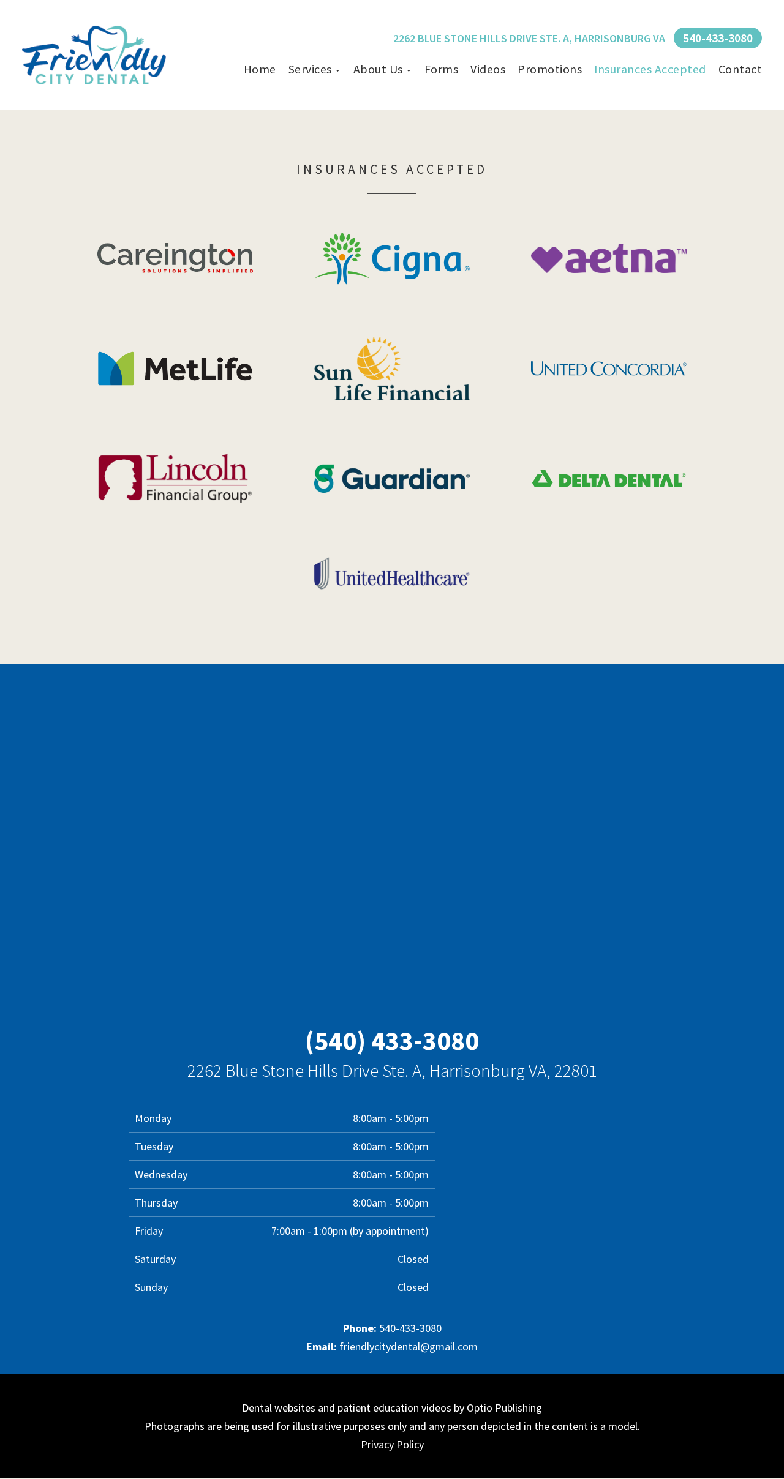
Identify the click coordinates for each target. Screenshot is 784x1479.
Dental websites (278, 1408)
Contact (740, 69)
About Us (378, 69)
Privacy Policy (392, 1444)
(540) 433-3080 (392, 1040)
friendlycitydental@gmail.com (408, 1346)
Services (310, 69)
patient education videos (394, 1408)
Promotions (550, 69)
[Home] (94, 55)
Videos (487, 69)
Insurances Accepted (650, 69)
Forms (441, 69)
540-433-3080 (718, 38)
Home (260, 69)
